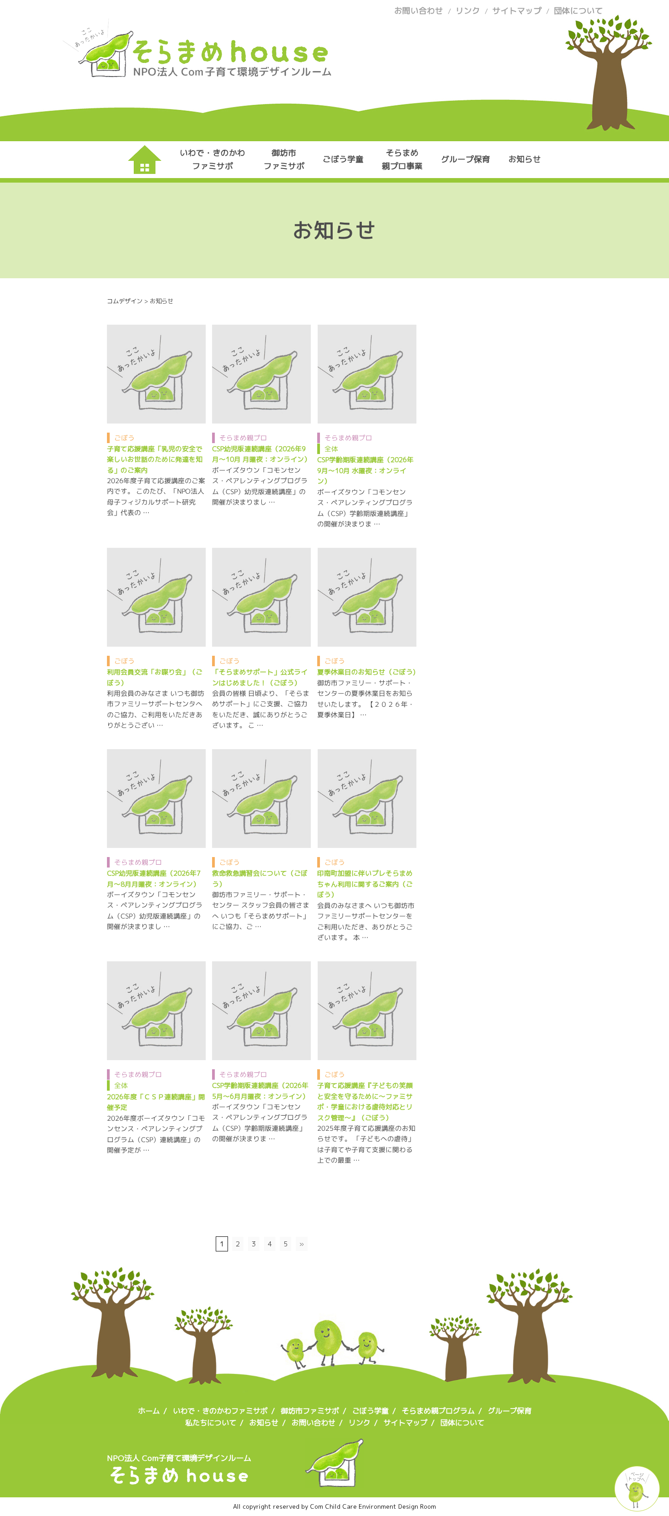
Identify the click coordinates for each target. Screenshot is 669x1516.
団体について (578, 10)
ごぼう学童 (343, 159)
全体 (331, 449)
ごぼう (124, 437)
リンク (468, 10)
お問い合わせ (418, 10)
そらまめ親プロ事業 (402, 159)
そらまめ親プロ (243, 437)
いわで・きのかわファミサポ (212, 159)
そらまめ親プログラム (438, 1411)
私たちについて (210, 1423)
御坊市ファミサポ (284, 159)
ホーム (149, 1411)
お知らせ (524, 159)
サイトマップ (517, 10)
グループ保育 (465, 159)
